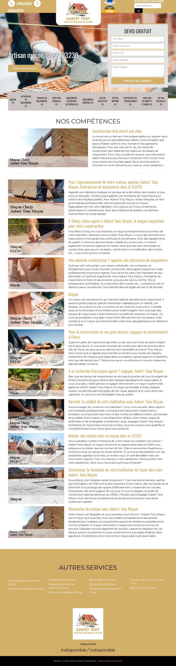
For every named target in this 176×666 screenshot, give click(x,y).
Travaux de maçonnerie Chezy (26, 588)
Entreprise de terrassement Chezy (105, 590)
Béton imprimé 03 (115, 101)
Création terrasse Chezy (63, 579)
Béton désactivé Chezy (103, 579)
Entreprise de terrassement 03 (130, 101)
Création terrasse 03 (56, 101)
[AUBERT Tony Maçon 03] (88, 623)
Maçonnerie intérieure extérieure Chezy (62, 586)
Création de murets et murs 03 (147, 101)
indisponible (24, 3)
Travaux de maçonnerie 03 (41, 101)
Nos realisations (25, 68)
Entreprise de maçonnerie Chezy (23, 582)
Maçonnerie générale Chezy (65, 592)
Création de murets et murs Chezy (146, 581)
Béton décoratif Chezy (143, 587)
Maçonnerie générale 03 (87, 101)
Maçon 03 (13, 101)
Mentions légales (110, 661)
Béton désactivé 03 (102, 101)
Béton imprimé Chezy (102, 584)
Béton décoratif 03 (161, 101)
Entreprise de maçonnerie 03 (26, 101)
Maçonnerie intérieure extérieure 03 (71, 101)
